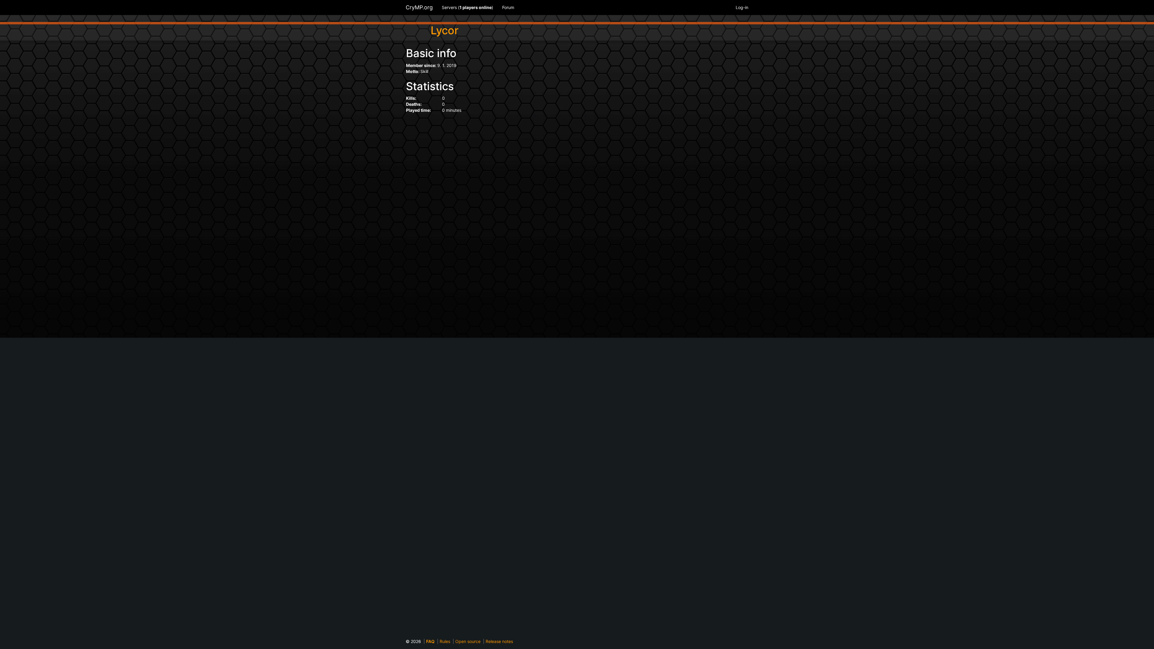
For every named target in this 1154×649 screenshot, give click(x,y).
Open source (468, 641)
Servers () (467, 7)
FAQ (430, 641)
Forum (508, 7)
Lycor (445, 30)
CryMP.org (419, 7)
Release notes (499, 641)
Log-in (742, 7)
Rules (445, 641)
